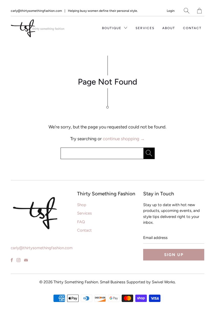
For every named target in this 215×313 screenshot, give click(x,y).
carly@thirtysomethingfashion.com (36, 11)
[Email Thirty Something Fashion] (26, 260)
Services (145, 28)
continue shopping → (124, 138)
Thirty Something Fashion (75, 282)
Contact (192, 28)
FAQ (81, 222)
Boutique (112, 28)
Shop (81, 204)
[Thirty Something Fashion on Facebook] (12, 260)
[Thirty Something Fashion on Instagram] (18, 260)
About (168, 28)
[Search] (186, 10)
